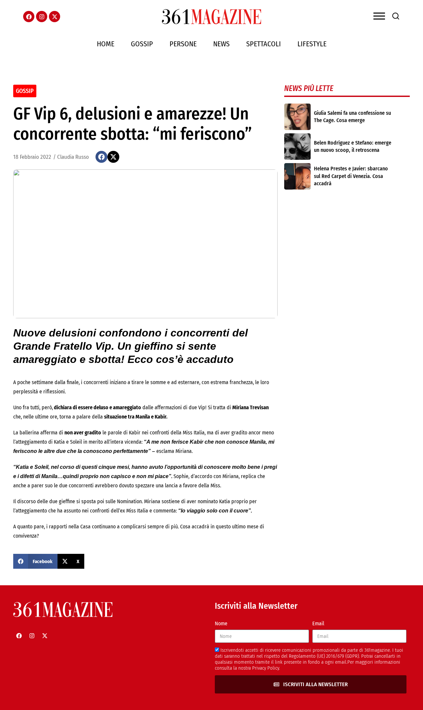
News (221, 43)
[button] (101, 157)
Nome (221, 623)
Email (318, 623)
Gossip (142, 43)
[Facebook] (28, 16)
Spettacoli (263, 43)
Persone (183, 43)
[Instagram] (41, 16)
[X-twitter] (54, 16)
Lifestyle (312, 43)
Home (105, 43)
